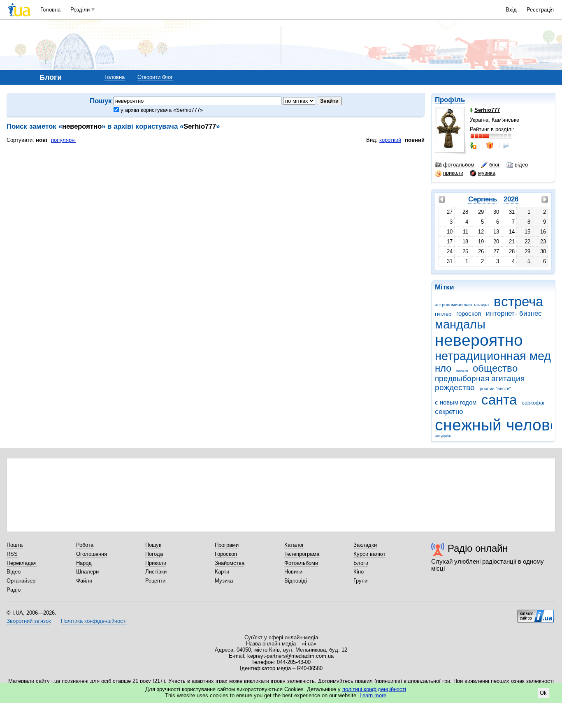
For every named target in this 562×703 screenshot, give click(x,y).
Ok (543, 693)
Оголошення (91, 554)
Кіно (358, 572)
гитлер (443, 314)
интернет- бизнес (514, 313)
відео (521, 165)
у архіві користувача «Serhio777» (161, 110)
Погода (154, 554)
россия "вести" (495, 388)
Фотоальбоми (301, 563)
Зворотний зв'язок (29, 621)
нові (41, 140)
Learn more (373, 695)
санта (499, 399)
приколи (453, 173)
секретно (449, 412)
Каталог (294, 545)
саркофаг (533, 403)
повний (415, 140)
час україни (443, 436)
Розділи (80, 10)
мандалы (460, 324)
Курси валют (369, 554)
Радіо (14, 590)
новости (462, 370)
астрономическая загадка (462, 304)
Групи (360, 581)
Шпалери (87, 572)
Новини (293, 572)
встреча (518, 301)
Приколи (155, 563)
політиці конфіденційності (374, 689)
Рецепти (155, 581)
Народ (84, 563)
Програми (227, 545)
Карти (222, 572)
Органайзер (21, 581)
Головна (50, 10)
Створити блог (155, 77)
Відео (14, 572)
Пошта (15, 545)
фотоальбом (458, 165)
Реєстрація (540, 10)
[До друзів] (474, 145)
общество (495, 368)
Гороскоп (226, 554)
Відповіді (295, 581)
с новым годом (455, 402)
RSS (12, 554)
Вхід (511, 10)
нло (443, 368)
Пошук (153, 545)
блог (494, 165)
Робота (84, 545)
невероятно (479, 340)
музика (486, 173)
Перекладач (22, 563)
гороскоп (468, 313)
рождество (455, 387)
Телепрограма (301, 554)
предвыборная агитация (480, 378)
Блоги (360, 563)
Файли (84, 581)
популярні (63, 140)
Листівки (156, 572)
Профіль (450, 100)
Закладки (365, 545)
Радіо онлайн (478, 548)
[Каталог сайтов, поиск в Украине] (536, 613)
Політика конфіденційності (94, 621)
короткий (390, 140)
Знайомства (229, 563)
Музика (224, 581)
